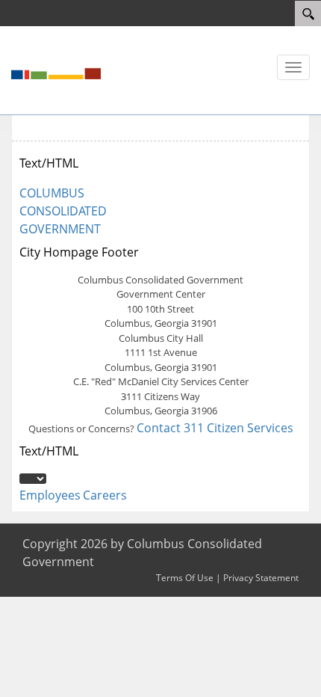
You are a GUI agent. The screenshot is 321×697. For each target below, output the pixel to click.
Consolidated (63, 211)
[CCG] (56, 69)
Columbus (51, 193)
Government (60, 229)
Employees (50, 495)
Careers (105, 495)
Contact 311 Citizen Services (215, 428)
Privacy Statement (261, 577)
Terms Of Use (185, 577)
